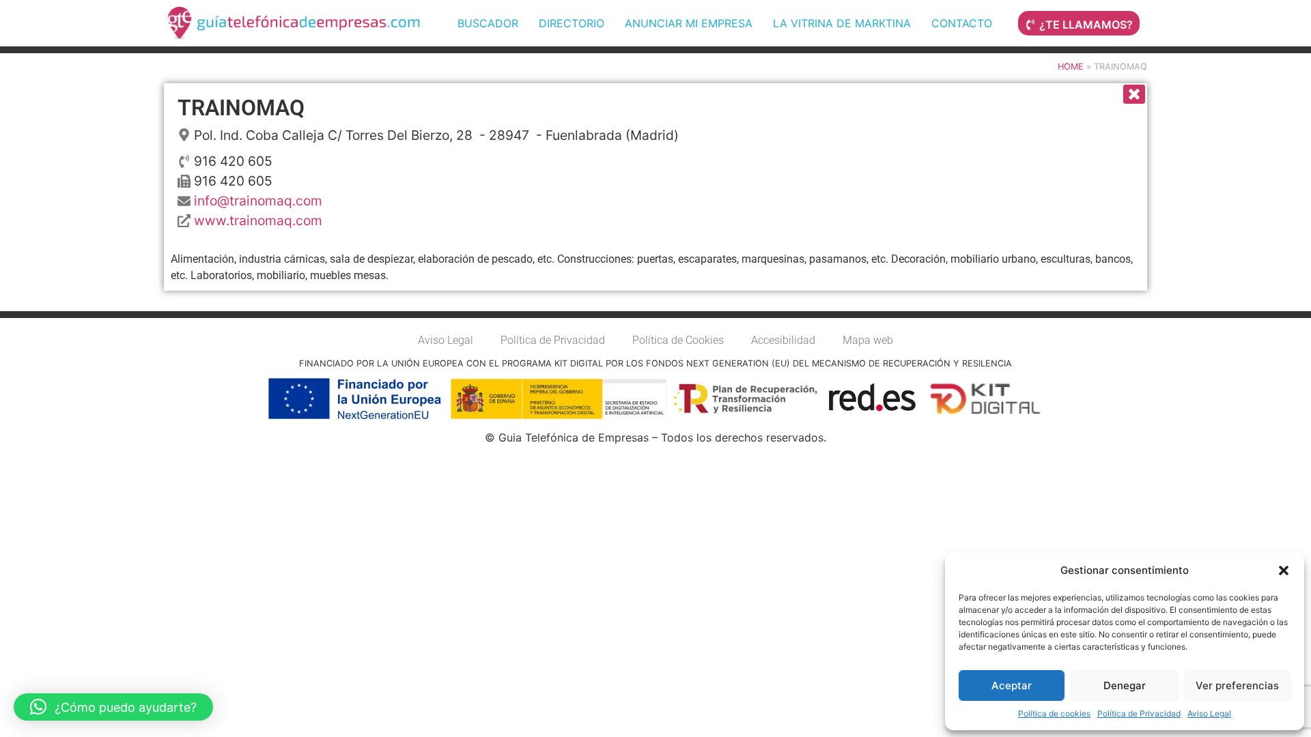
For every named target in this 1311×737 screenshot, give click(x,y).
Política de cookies (1054, 713)
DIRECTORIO (571, 23)
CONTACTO (961, 23)
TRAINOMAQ (241, 108)
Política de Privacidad (1139, 713)
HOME (1071, 66)
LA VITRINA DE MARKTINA (842, 23)
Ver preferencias (1237, 685)
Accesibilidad (783, 340)
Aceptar (1011, 685)
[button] (1284, 570)
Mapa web (868, 340)
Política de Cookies (678, 340)
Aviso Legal (1209, 713)
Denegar (1124, 685)
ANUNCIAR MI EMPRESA (688, 23)
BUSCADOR (487, 23)
